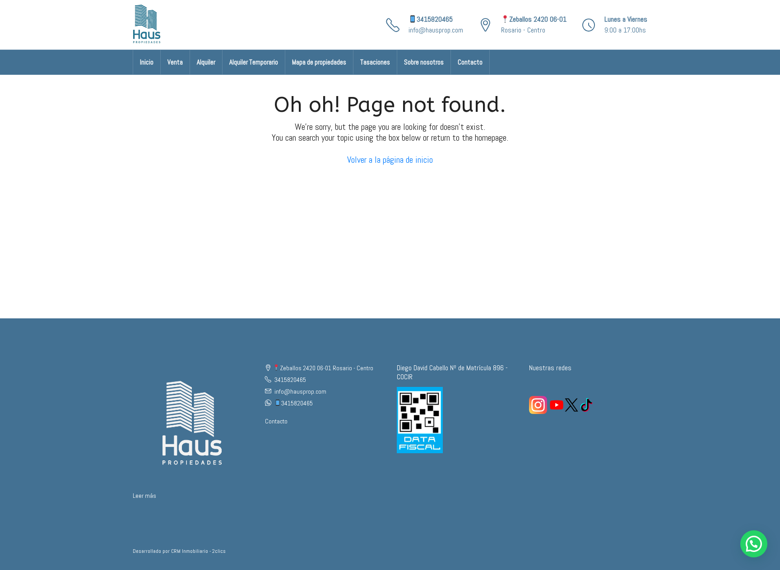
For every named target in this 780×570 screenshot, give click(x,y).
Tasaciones (375, 62)
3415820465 (435, 19)
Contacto (470, 62)
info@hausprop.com (436, 30)
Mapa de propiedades (319, 62)
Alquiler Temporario (253, 62)
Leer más (144, 496)
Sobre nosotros (424, 62)
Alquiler (206, 62)
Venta (175, 62)
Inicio (146, 62)
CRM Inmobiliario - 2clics (198, 551)
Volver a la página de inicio (390, 159)
